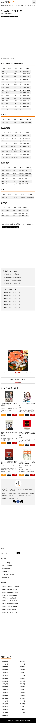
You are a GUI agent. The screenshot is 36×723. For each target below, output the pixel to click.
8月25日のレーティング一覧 (12, 301)
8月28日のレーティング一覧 (12, 283)
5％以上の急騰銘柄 (7, 565)
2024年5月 (22, 698)
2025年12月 (5, 672)
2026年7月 (22, 661)
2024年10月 (5, 692)
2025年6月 (5, 681)
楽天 (15, 414)
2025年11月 (23, 672)
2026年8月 (5, 661)
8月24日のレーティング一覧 (12, 304)
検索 (18, 553)
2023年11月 (23, 706)
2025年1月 (22, 686)
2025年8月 (5, 678)
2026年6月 (5, 664)
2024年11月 (23, 689)
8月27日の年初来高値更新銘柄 (10, 603)
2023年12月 (5, 706)
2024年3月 (22, 701)
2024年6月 (5, 698)
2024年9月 (22, 692)
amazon (9, 414)
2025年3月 (22, 684)
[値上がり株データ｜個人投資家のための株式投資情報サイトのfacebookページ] (18, 501)
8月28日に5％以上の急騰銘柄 (12, 277)
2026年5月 (22, 664)
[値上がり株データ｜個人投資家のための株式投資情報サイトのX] (14, 501)
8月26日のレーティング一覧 (12, 298)
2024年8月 (5, 695)
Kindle (3, 414)
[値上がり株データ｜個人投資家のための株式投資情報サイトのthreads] (21, 501)
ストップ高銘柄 (6, 563)
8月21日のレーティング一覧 (12, 307)
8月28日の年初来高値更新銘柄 (12, 280)
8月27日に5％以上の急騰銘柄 (9, 606)
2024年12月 (5, 689)
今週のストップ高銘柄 (8, 574)
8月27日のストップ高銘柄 (9, 609)
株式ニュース (5, 577)
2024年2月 (5, 704)
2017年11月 (5, 715)
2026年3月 (22, 667)
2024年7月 (22, 695)
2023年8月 (5, 712)
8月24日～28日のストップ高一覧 (10, 586)
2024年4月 (5, 701)
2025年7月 (22, 678)
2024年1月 (22, 704)
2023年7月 (22, 712)
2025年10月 (5, 675)
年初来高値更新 (6, 568)
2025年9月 (22, 675)
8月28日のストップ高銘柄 (11, 274)
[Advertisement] (18, 38)
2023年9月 (22, 709)
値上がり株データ (5, 5)
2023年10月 (5, 709)
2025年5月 (22, 681)
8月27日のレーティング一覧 (12, 295)
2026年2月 (5, 669)
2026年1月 (22, 669)
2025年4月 (5, 684)
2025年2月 (5, 686)
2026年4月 (5, 667)
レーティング (15, 5)
